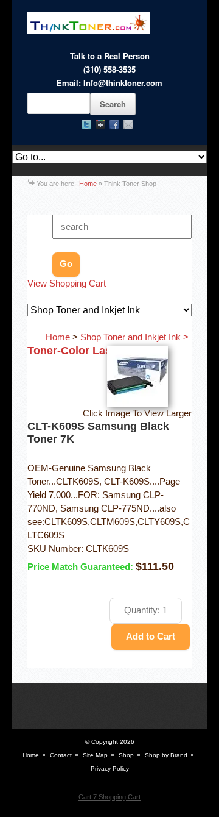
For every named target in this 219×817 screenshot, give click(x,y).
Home (88, 183)
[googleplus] (100, 124)
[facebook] (114, 124)
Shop (126, 755)
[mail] (128, 124)
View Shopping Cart (66, 283)
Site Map (95, 755)
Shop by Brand (166, 755)
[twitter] (86, 124)
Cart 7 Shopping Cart (109, 797)
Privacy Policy (110, 768)
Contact (61, 755)
